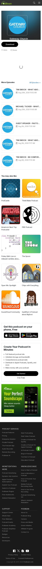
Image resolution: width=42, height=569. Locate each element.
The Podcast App (8, 445)
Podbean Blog (26, 516)
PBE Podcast (27, 227)
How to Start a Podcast (29, 470)
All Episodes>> (35, 82)
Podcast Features (8, 432)
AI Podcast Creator (27, 450)
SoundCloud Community (10, 312)
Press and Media (27, 522)
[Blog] (23, 551)
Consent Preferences (25, 558)
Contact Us (25, 532)
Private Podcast (7, 442)
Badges (5, 534)
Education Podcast (27, 460)
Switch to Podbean (8, 488)
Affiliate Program (27, 529)
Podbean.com (28, 562)
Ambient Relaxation (9, 498)
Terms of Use (10, 558)
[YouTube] (27, 551)
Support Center (7, 512)
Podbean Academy (8, 525)
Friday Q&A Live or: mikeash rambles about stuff (10, 257)
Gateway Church (19, 38)
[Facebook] (14, 551)
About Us (24, 512)
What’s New (6, 516)
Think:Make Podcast (30, 201)
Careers (24, 519)
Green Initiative (26, 525)
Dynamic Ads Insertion (10, 476)
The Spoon (26, 256)
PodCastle (5, 201)
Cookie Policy (26, 555)
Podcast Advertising (9, 473)
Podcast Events (7, 522)
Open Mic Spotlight (8, 285)
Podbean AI (6, 455)
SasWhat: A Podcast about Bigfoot (30, 313)
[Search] (34, 2)
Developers (6, 541)
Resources (6, 537)
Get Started (21, 373)
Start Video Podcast (28, 436)
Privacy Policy (13, 555)
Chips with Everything (30, 285)
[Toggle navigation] (39, 3)
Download (10, 44)
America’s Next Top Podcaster (9, 228)
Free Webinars (7, 519)
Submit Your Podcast (9, 485)
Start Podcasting (27, 433)
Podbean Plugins (8, 491)
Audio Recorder (7, 449)
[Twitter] (18, 551)
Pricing (4, 436)
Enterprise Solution (8, 439)
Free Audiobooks (8, 494)
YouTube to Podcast (28, 457)
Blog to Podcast (26, 453)
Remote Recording (8, 452)
